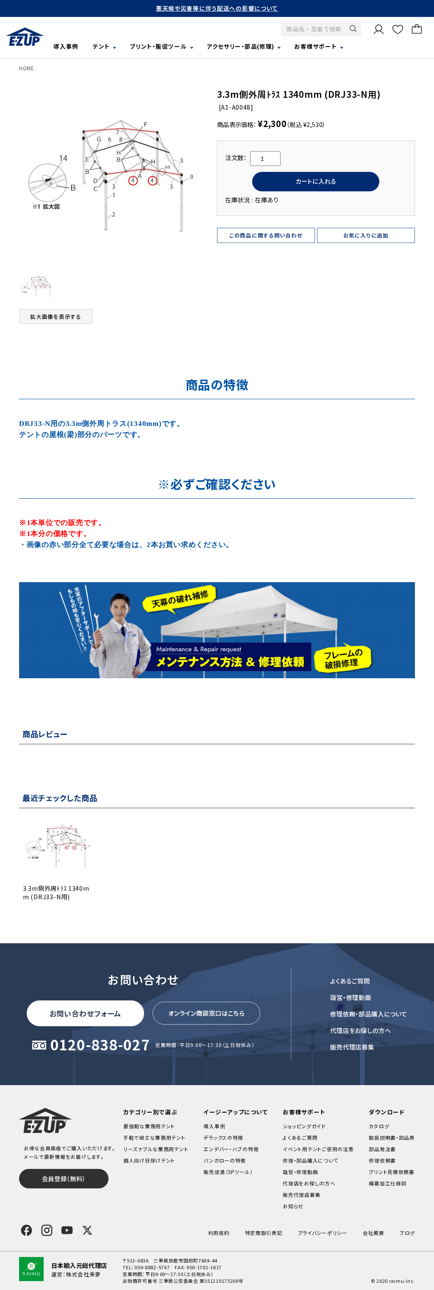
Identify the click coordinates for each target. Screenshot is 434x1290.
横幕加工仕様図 (387, 1183)
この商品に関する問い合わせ (266, 235)
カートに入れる (316, 181)
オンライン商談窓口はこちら (206, 1012)
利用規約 (219, 1232)
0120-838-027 (100, 1045)
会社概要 (373, 1232)
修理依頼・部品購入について (368, 1013)
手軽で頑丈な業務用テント (154, 1137)
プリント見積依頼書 (392, 1171)
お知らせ (293, 1206)
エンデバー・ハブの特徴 (231, 1148)
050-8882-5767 (152, 1267)
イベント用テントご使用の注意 (318, 1148)
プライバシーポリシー (323, 1232)
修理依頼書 (382, 1160)
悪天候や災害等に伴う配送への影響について (217, 8)
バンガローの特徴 (224, 1160)
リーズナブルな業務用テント (155, 1148)
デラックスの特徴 (223, 1137)
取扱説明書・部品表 (392, 1137)
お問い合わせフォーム (86, 1013)
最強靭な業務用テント (149, 1126)
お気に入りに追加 (366, 235)
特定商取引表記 (264, 1232)
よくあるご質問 (350, 980)
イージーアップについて (235, 1112)
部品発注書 (382, 1148)
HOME (26, 68)
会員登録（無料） (64, 1178)
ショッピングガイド (304, 1126)
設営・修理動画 (350, 997)
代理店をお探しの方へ (360, 1030)
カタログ (379, 1126)
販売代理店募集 (352, 1046)
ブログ (407, 1232)
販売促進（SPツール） (228, 1171)
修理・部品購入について (310, 1160)
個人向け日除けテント (149, 1160)
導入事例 (65, 46)
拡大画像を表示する (55, 316)
